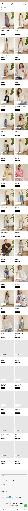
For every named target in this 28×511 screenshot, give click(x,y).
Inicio (2, 7)
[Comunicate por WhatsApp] (25, 505)
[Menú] (2, 4)
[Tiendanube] (14, 505)
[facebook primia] (10, 480)
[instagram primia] (6, 480)
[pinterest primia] (21, 480)
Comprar (3, 34)
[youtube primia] (13, 480)
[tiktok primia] (17, 480)
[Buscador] (4, 4)
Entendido (24, 509)
